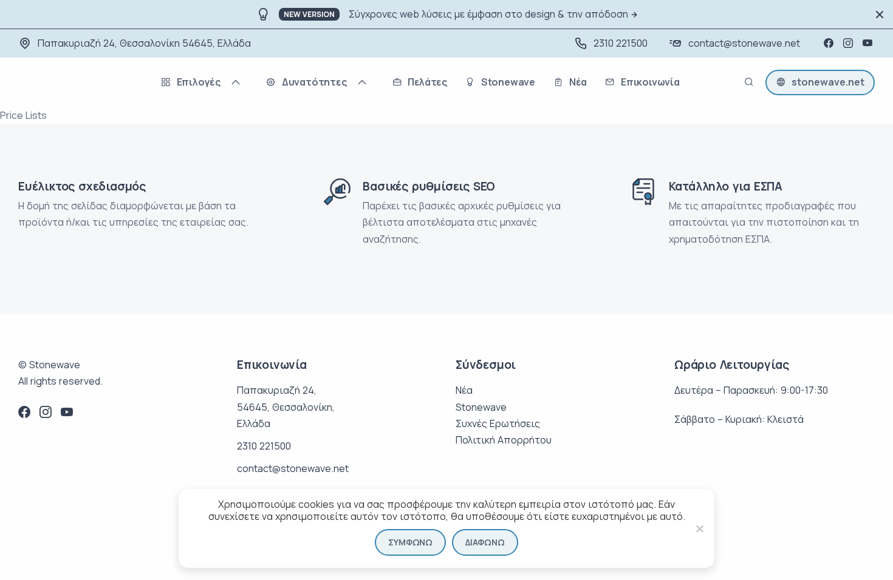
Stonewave (481, 407)
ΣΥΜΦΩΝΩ (410, 542)
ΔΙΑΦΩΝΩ (485, 542)
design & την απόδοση (576, 14)
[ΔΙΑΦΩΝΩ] (699, 528)
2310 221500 (621, 43)
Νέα (464, 390)
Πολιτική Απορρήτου (504, 440)
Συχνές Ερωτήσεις (498, 423)
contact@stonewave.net (744, 43)
